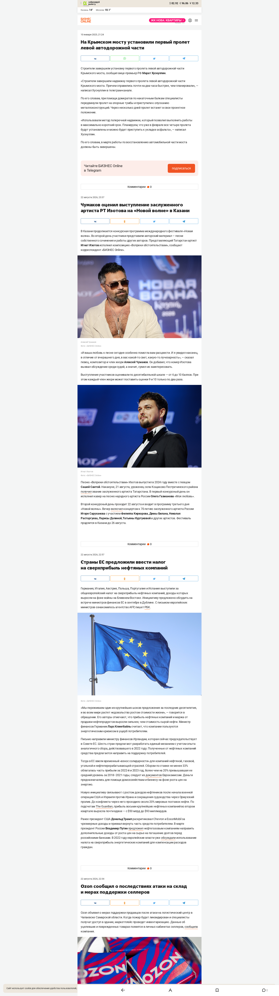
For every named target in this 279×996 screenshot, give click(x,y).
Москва (100, 10)
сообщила (191, 926)
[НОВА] (166, 20)
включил (117, 509)
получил (86, 491)
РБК (147, 607)
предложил (135, 828)
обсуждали (168, 837)
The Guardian (104, 806)
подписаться (181, 168)
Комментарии (140, 186)
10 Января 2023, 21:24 (92, 34)
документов (154, 775)
